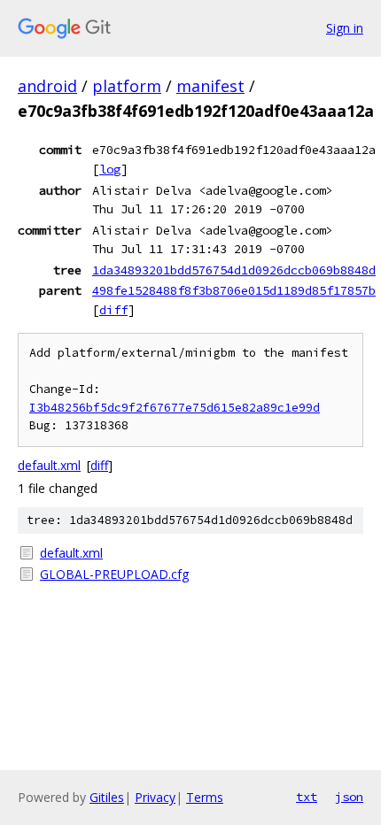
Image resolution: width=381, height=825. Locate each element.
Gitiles (106, 797)
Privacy (155, 797)
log (110, 169)
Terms (204, 797)
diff (113, 310)
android (47, 85)
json (349, 797)
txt (306, 797)
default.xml (49, 465)
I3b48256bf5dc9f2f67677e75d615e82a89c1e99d (174, 407)
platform (126, 85)
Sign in (344, 27)
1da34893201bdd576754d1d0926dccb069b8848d (234, 270)
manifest (210, 85)
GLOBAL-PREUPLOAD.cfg (114, 574)
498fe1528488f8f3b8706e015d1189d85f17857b (234, 290)
